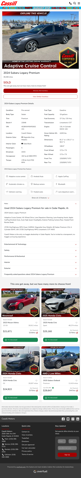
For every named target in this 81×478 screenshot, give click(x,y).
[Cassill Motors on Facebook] (62, 418)
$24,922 (7, 389)
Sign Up (67, 455)
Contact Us (25, 432)
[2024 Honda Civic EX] (20, 360)
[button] (70, 3)
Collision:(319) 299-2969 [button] (9, 456)
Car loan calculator (28, 448)
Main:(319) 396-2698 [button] (9, 440)
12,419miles (73, 383)
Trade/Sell (25, 438)
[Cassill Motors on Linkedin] (76, 418)
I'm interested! (12, 340)
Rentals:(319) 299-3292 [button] (10, 450)
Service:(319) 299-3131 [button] (10, 445)
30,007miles (33, 383)
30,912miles (33, 325)
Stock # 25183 (7, 320)
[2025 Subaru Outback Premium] (60, 360)
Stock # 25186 (47, 320)
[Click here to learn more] (40, 8)
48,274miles (73, 325)
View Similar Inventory (40, 97)
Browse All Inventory (40, 91)
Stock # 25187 (7, 378)
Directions (25, 441)
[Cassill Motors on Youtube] (67, 418)
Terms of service (27, 454)
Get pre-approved (28, 445)
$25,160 (47, 331)
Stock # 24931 (47, 378)
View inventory (27, 435)
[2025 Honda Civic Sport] (60, 302)
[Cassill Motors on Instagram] (72, 418)
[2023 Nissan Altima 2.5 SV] (20, 302)
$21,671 (7, 331)
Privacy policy (27, 451)
